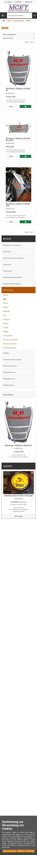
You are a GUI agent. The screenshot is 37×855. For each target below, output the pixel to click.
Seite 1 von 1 (29, 42)
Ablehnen (21, 851)
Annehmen (30, 851)
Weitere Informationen (9, 851)
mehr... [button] (11, 106)
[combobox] (18, 34)
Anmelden (28, 2)
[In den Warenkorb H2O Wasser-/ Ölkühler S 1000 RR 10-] (25, 106)
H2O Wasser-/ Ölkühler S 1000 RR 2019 (18, 205)
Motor (8, 238)
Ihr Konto (18, 2)
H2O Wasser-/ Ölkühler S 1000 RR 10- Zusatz (18, 139)
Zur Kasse (8, 2)
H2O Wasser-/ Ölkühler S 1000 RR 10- (18, 89)
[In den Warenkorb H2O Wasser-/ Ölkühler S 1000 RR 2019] (25, 221)
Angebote (7, 466)
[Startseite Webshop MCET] (18, 8)
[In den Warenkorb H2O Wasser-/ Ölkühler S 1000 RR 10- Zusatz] (25, 156)
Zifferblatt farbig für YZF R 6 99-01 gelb (18, 495)
